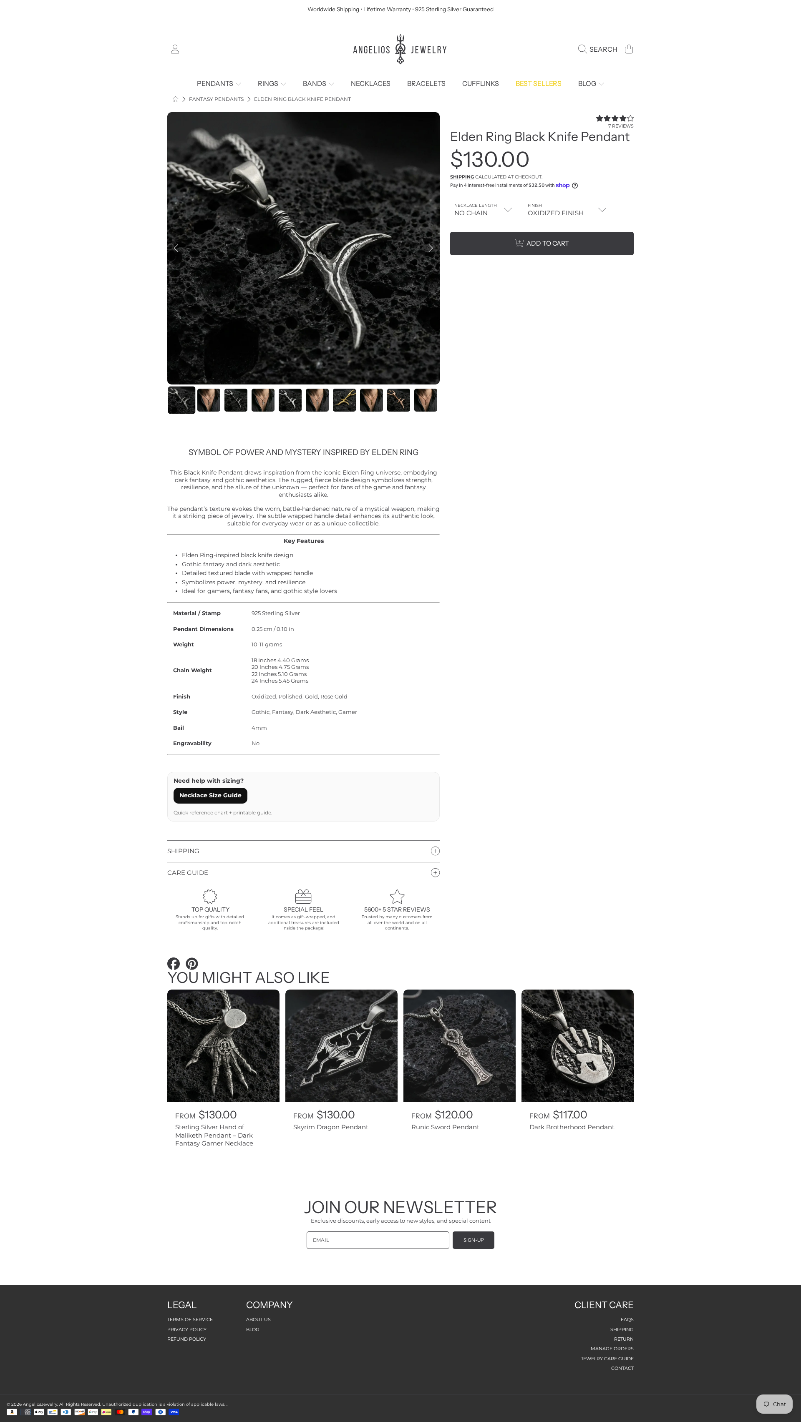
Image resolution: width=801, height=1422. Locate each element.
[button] (599, 49)
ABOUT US (258, 1319)
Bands (315, 83)
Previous (176, 248)
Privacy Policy (187, 1329)
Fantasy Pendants (216, 99)
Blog (587, 83)
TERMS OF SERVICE (190, 1319)
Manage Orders (612, 1349)
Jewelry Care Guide (607, 1359)
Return (624, 1339)
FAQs (627, 1319)
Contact (622, 1368)
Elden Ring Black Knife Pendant (302, 99)
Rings (269, 83)
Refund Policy (186, 1339)
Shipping (462, 177)
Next (431, 248)
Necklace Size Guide (210, 795)
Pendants (215, 83)
